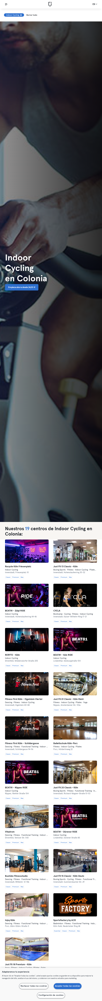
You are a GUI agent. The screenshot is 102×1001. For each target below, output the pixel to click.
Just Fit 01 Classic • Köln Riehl (68, 699)
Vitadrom (10, 832)
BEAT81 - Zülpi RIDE (15, 611)
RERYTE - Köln (12, 655)
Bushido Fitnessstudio (16, 876)
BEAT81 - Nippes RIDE (16, 788)
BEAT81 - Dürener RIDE (65, 832)
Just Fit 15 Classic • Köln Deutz (68, 876)
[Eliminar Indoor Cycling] (21, 15)
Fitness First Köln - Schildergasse (22, 743)
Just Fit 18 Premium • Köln (18, 964)
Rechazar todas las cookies (34, 986)
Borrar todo (31, 15)
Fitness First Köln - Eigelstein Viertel (23, 699)
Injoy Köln (10, 920)
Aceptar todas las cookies (67, 986)
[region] (51, 984)
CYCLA (56, 611)
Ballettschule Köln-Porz (65, 743)
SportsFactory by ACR (64, 920)
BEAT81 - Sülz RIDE (63, 655)
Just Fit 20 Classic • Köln (65, 788)
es (94, 4)
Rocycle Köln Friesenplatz (18, 566)
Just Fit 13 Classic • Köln (65, 566)
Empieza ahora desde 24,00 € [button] (21, 287)
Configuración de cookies (51, 995)
